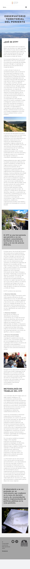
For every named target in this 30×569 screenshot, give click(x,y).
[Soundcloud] (16, 541)
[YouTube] (12, 541)
